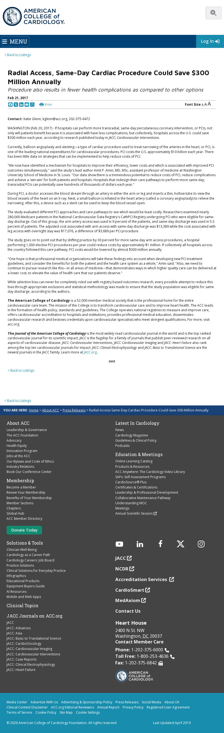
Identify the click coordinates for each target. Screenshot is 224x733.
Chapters (14, 508)
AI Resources (16, 591)
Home (34, 410)
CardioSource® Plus (130, 482)
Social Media (151, 702)
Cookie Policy (46, 712)
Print (48, 104)
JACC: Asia (14, 633)
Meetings (122, 508)
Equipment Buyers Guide (26, 586)
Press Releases (74, 410)
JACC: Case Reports (21, 659)
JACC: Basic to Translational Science (34, 638)
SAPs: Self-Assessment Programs (140, 477)
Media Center (17, 702)
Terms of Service (19, 712)
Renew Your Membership (26, 492)
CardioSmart (129, 590)
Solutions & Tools (25, 543)
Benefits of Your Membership (29, 498)
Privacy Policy (133, 707)
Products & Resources (132, 466)
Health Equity (17, 445)
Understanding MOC (131, 503)
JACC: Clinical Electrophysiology (31, 664)
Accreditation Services (141, 579)
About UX (171, 702)
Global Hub (15, 513)
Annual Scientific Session (134, 513)
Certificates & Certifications (136, 487)
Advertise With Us (44, 702)
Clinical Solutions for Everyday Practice (36, 570)
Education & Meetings (139, 454)
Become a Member (21, 487)
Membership (20, 480)
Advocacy (14, 440)
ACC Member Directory (24, 518)
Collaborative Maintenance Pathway (142, 498)
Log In (207, 41)
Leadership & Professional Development (146, 492)
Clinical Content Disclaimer (27, 707)
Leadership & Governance (27, 429)
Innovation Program (22, 450)
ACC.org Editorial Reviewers (72, 707)
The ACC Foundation (22, 435)
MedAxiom (127, 600)
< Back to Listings (17, 55)
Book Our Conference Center (29, 471)
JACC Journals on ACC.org (35, 616)
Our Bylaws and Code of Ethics (30, 461)
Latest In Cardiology (137, 423)
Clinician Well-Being (22, 549)
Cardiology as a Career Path (28, 554)
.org (90, 352)
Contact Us (128, 611)
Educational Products (23, 581)
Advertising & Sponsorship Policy (86, 702)
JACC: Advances (19, 628)
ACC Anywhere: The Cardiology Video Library (150, 471)
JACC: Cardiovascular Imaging (29, 648)
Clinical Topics (22, 605)
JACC (10, 622)
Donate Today (24, 530)
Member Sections (20, 503)
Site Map (66, 712)
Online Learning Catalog (133, 461)
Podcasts (122, 445)
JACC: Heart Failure (21, 669)
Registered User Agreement (168, 707)
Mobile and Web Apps (24, 596)
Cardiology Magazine (131, 435)
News (119, 429)
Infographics (16, 575)
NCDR (121, 569)
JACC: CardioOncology (24, 643)
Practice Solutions (20, 565)
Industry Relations (20, 466)
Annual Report (108, 707)
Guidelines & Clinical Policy (136, 440)
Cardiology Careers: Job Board (30, 560)
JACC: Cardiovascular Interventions (33, 654)
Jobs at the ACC (18, 456)
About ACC (50, 410)
